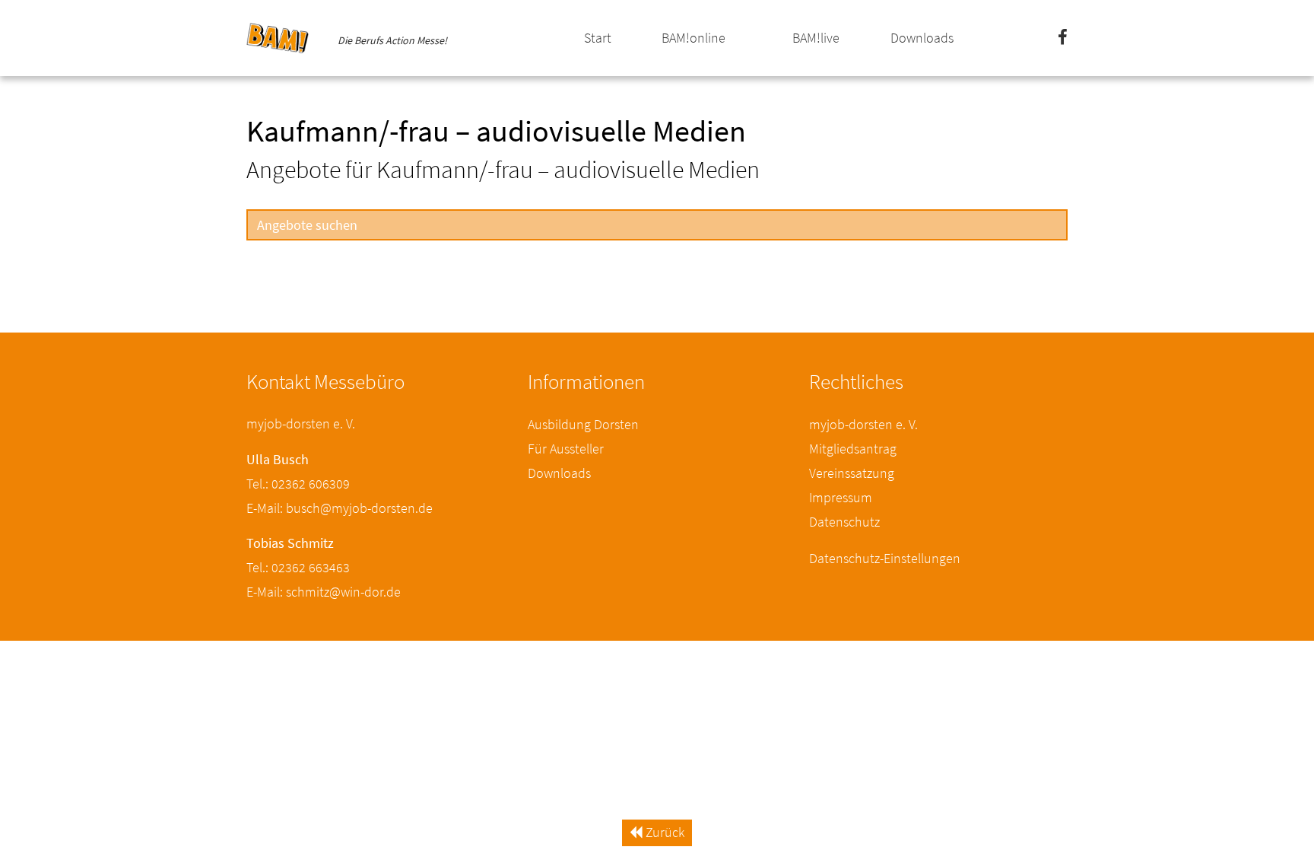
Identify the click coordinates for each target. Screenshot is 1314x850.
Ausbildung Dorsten (583, 424)
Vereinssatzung (851, 473)
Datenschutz (844, 521)
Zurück (663, 832)
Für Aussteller (566, 448)
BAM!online (693, 37)
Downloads (922, 37)
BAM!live (816, 37)
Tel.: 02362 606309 (298, 483)
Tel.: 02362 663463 (298, 567)
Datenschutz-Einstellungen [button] (884, 558)
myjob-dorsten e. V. (863, 424)
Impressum (840, 497)
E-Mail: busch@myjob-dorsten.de (339, 508)
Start (597, 37)
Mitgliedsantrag (853, 448)
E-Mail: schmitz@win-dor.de (323, 591)
